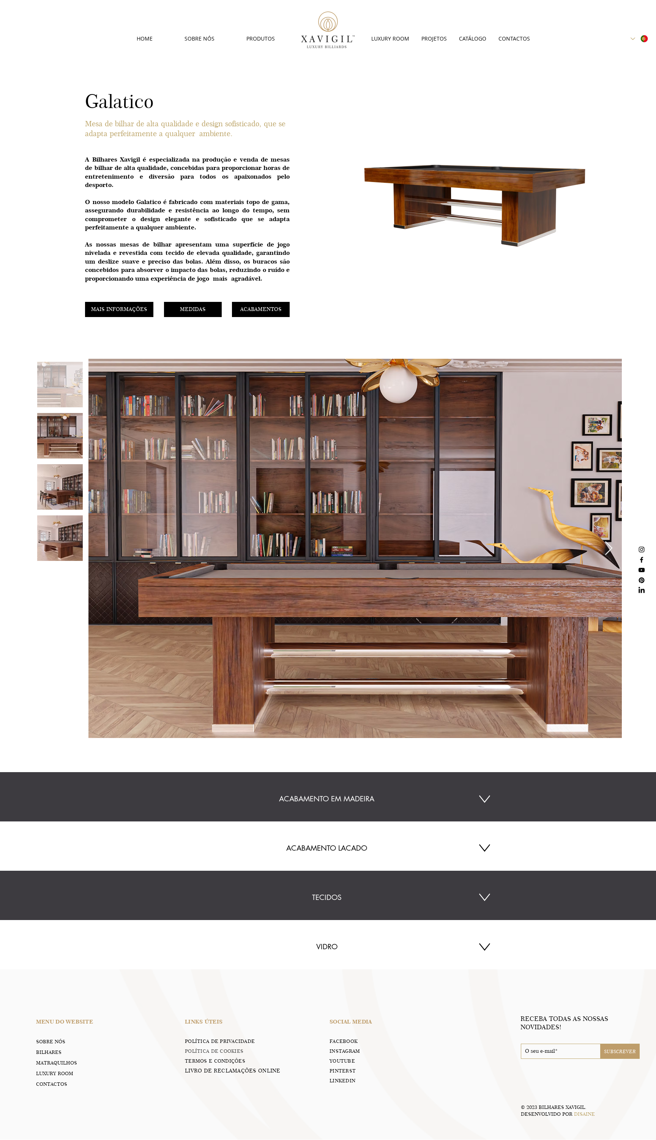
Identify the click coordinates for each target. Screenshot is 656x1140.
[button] (119, 309)
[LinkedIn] (641, 590)
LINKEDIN (342, 1080)
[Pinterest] (641, 580)
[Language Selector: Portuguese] (639, 38)
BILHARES (49, 1052)
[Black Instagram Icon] (641, 549)
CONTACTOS (51, 1084)
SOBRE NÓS (50, 1041)
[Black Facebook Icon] (641, 560)
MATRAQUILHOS (56, 1063)
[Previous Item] (101, 548)
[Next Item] (608, 548)
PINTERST (343, 1071)
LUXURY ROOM (54, 1073)
